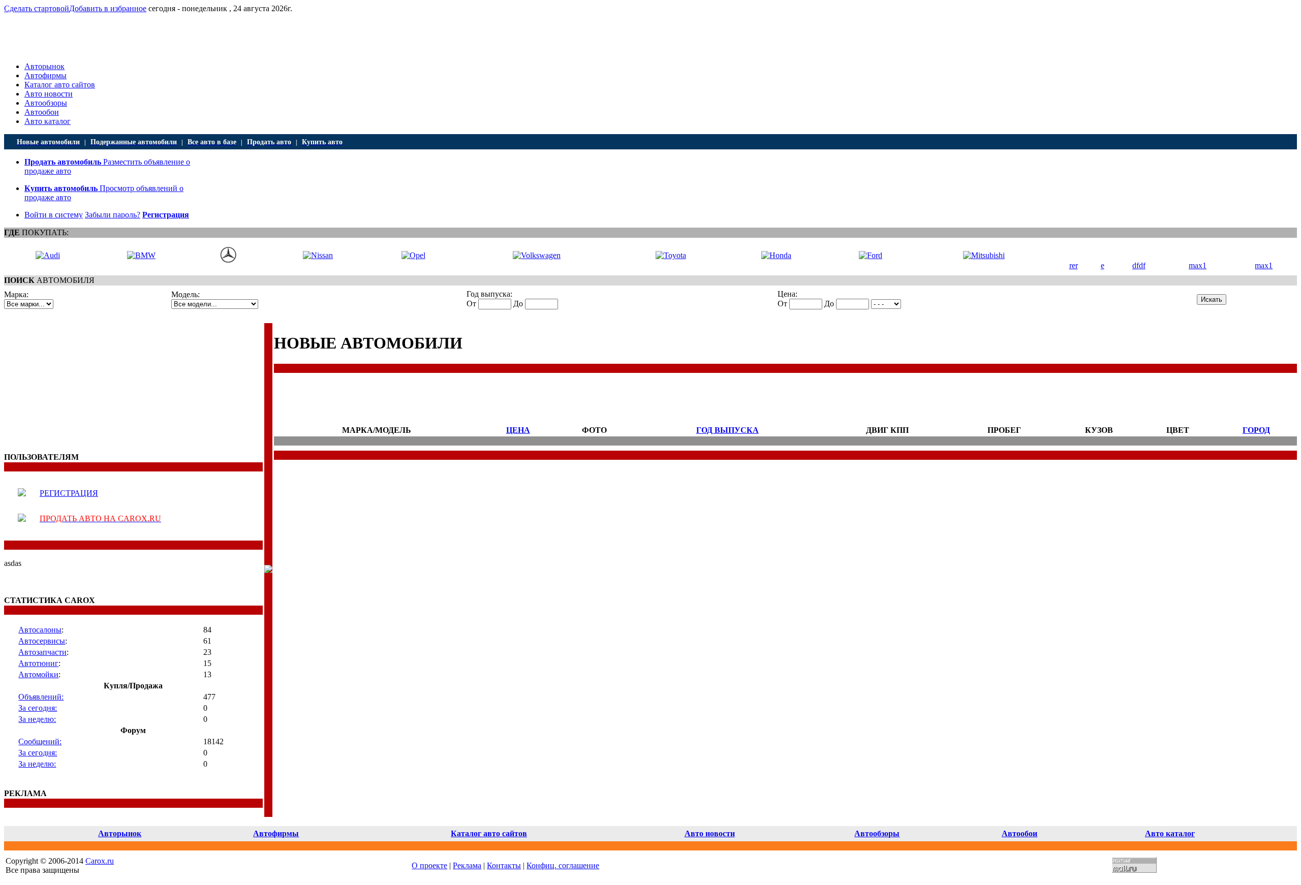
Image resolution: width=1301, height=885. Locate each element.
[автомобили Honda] (776, 255)
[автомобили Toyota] (671, 255)
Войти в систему (53, 214)
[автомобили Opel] (413, 255)
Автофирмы (45, 75)
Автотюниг (38, 663)
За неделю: (37, 719)
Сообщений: (39, 741)
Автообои (41, 112)
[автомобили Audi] (48, 255)
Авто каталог (47, 121)
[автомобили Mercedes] (228, 260)
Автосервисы (41, 641)
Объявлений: (41, 696)
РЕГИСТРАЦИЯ (69, 493)
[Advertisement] (67, 386)
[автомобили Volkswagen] (537, 255)
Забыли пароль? (112, 214)
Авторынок (44, 66)
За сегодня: (37, 708)
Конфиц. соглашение (562, 865)
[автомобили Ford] (870, 255)
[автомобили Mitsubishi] (984, 255)
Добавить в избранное (107, 8)
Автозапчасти (42, 652)
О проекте (429, 865)
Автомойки (38, 674)
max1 (1197, 265)
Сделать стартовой (36, 8)
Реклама (467, 865)
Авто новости (48, 93)
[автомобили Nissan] (318, 255)
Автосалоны (39, 629)
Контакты (504, 865)
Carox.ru (99, 861)
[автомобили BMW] (141, 255)
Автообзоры (45, 103)
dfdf (1138, 265)
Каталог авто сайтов (59, 84)
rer (1073, 265)
